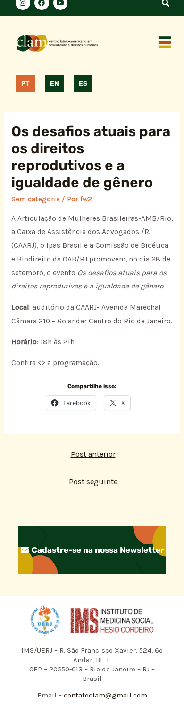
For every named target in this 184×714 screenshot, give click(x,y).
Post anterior (93, 454)
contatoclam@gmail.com (104, 695)
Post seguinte (93, 481)
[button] (165, 43)
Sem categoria (35, 199)
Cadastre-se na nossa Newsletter (97, 550)
